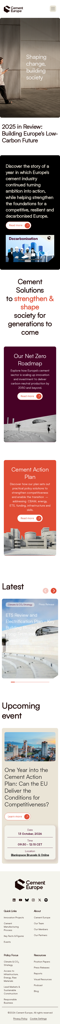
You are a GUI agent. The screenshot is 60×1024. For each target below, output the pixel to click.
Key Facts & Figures (14, 936)
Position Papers (42, 961)
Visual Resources (43, 979)
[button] (18, 225)
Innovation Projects (14, 917)
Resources (40, 955)
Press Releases (41, 967)
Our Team (39, 923)
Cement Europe (42, 917)
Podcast (38, 985)
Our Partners (40, 935)
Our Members (41, 929)
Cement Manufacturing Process (11, 926)
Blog (36, 991)
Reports (38, 973)
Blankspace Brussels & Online (30, 855)
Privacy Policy (20, 1018)
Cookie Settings (38, 1018)
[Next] (53, 591)
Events (7, 941)
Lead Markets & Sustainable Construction (12, 990)
